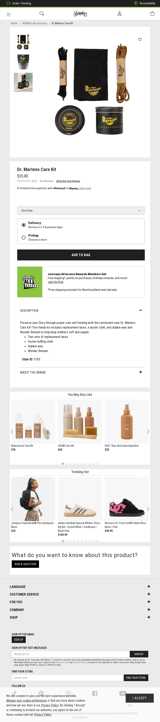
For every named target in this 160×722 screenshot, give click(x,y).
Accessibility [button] (147, 3)
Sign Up (18, 639)
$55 (13, 530)
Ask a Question (25, 564)
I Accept (140, 698)
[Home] (80, 14)
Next (147, 431)
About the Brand (33, 372)
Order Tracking (21, 3)
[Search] (42, 14)
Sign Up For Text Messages (29, 647)
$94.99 (109, 530)
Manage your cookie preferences (26, 700)
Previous (14, 433)
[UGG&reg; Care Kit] (80, 422)
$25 (107, 449)
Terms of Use (62, 662)
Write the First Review (68, 181)
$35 (13, 449)
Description (29, 310)
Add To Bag (81, 255)
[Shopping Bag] (152, 14)
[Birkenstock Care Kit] (33, 422)
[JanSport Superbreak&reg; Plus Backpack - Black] (33, 499)
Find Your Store (22, 671)
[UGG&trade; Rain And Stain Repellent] (127, 422)
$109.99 (62, 534)
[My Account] (119, 13)
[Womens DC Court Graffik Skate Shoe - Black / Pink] (127, 499)
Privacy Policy (79, 662)
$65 (60, 449)
